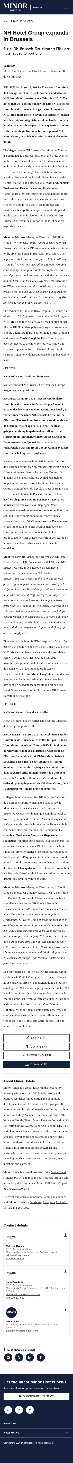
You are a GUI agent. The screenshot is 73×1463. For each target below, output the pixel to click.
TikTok (7, 1207)
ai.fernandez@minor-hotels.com (23, 1294)
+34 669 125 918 (15, 1258)
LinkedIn (61, 1202)
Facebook (35, 1202)
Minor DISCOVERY (49, 1183)
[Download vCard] (65, 1235)
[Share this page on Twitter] (19, 1357)
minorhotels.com (40, 1197)
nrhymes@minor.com (17, 1255)
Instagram (49, 1202)
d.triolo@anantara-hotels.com (22, 1330)
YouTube (22, 1207)
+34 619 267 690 (15, 1297)
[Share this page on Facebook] (41, 1357)
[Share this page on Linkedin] (30, 1357)
